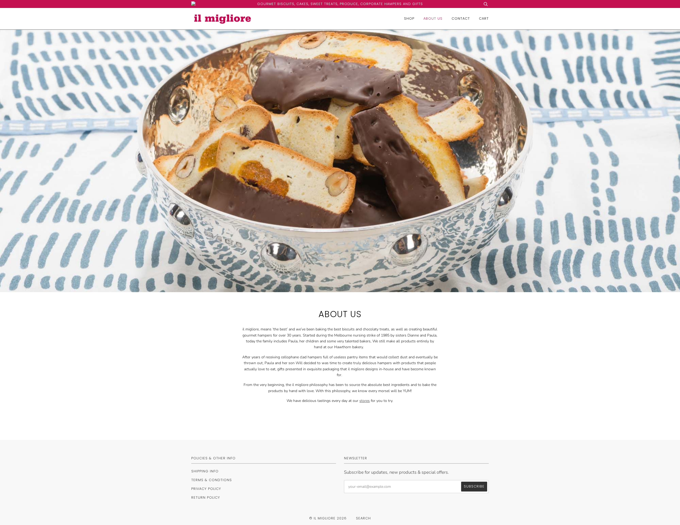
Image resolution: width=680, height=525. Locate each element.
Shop (409, 18)
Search (363, 518)
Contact (461, 18)
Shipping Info (205, 471)
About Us (433, 18)
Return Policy (205, 497)
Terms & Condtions (211, 479)
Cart (484, 18)
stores (364, 400)
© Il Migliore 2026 (328, 518)
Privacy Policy (206, 488)
